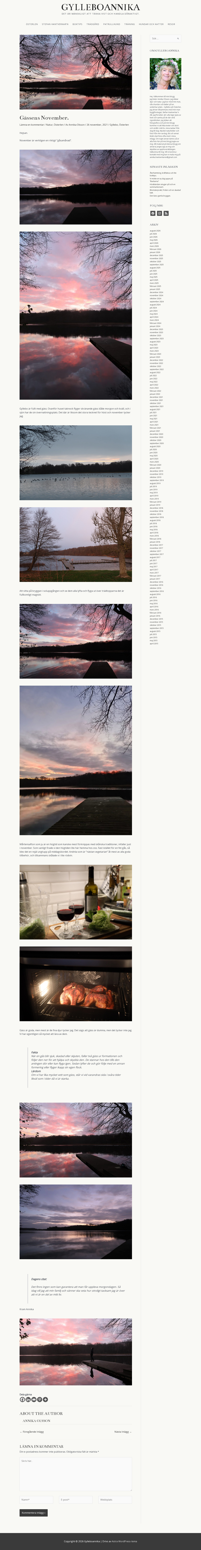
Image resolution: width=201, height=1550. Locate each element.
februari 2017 (155, 576)
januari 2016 (155, 616)
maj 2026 (153, 240)
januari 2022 (155, 394)
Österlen (32, 24)
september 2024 (157, 301)
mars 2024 (154, 320)
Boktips (77, 24)
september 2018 (157, 517)
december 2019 (156, 471)
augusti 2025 (155, 267)
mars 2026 (154, 246)
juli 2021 (153, 412)
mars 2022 (154, 388)
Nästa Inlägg (123, 1431)
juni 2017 (153, 563)
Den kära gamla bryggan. (160, 196)
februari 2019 (155, 502)
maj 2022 (153, 381)
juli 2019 (153, 486)
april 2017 (154, 569)
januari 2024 (155, 326)
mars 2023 (154, 351)
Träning (129, 24)
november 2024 (156, 295)
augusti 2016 (155, 594)
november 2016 (156, 585)
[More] (45, 1399)
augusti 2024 (155, 304)
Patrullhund (111, 24)
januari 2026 (155, 252)
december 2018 (156, 508)
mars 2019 (154, 499)
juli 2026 (153, 234)
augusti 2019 (155, 483)
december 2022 (156, 360)
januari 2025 (155, 289)
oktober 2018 (155, 514)
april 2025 (154, 280)
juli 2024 (153, 308)
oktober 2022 (155, 366)
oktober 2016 (155, 588)
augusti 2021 (155, 409)
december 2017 (156, 545)
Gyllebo (114, 124)
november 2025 (156, 258)
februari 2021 (155, 428)
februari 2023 (155, 354)
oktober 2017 (155, 551)
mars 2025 (154, 283)
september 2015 (157, 628)
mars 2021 (154, 425)
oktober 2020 (155, 440)
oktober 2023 (155, 335)
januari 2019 (155, 505)
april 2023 (154, 348)
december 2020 (156, 434)
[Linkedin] (28, 1399)
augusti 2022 (155, 372)
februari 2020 (155, 465)
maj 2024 (153, 314)
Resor (171, 24)
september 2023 (157, 338)
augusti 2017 (155, 557)
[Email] (33, 1399)
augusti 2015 (155, 631)
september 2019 (157, 480)
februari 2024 (155, 323)
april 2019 (154, 495)
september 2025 (157, 264)
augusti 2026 (155, 230)
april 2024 (154, 317)
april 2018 (154, 532)
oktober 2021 (155, 403)
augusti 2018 (155, 520)
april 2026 (154, 243)
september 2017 (157, 554)
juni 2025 (153, 274)
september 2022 (157, 369)
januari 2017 (155, 579)
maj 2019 (153, 492)
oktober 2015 (155, 625)
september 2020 (157, 443)
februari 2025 (155, 286)
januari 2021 (155, 431)
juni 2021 (153, 415)
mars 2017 (154, 572)
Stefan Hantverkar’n (55, 24)
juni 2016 (153, 600)
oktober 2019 (155, 477)
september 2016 (157, 591)
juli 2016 (153, 597)
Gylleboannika (100, 7)
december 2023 (156, 329)
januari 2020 (155, 468)
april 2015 (154, 643)
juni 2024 (153, 311)
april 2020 (154, 458)
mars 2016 (154, 609)
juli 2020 (153, 449)
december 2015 (156, 619)
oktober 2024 (155, 298)
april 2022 (154, 385)
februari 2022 (155, 391)
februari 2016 (155, 613)
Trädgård (93, 24)
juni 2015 (153, 637)
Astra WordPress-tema (124, 1541)
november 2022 (156, 363)
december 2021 (156, 397)
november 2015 (156, 622)
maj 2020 (153, 455)
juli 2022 (153, 375)
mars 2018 (154, 536)
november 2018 (156, 511)
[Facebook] (22, 1399)
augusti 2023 (155, 341)
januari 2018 (155, 542)
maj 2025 (153, 277)
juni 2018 (153, 526)
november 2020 (156, 437)
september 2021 (157, 406)
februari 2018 (155, 539)
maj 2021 (153, 418)
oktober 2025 (155, 261)
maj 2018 (153, 529)
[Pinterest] (39, 1399)
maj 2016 (153, 603)
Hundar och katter (151, 24)
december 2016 (156, 582)
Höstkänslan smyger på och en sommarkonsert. (162, 185)
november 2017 (156, 548)
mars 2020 (154, 462)
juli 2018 (153, 523)
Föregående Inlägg (32, 1431)
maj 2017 (153, 566)
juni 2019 (153, 489)
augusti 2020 (155, 446)
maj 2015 (153, 640)
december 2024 (156, 292)
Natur (49, 124)
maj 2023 (153, 344)
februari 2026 (155, 249)
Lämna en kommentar (32, 124)
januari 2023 (155, 357)
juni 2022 (153, 378)
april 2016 (154, 606)
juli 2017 (153, 560)
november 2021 (156, 400)
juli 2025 (153, 271)
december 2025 (156, 255)
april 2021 (154, 422)
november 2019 (156, 474)
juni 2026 (153, 237)
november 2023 (156, 332)
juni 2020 (153, 452)
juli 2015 (153, 634)
